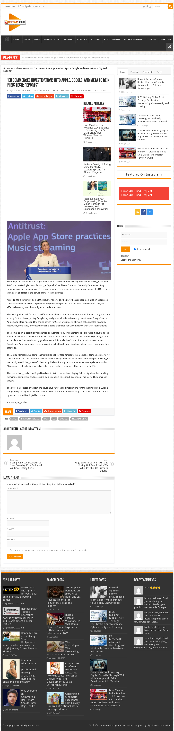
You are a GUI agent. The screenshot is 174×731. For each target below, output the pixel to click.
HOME (7, 39)
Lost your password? (131, 260)
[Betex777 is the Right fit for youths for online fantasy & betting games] (11, 590)
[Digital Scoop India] (15, 22)
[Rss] (144, 7)
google (64, 419)
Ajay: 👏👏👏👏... (153, 587)
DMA (46, 419)
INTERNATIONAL (52, 39)
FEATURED (69, 39)
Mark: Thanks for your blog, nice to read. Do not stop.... (156, 630)
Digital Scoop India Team (20, 90)
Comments (147, 72)
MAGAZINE (165, 39)
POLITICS (82, 39)
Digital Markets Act (30, 419)
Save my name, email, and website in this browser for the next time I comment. (48, 550)
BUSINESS (95, 39)
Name (10, 518)
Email (10, 529)
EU (54, 419)
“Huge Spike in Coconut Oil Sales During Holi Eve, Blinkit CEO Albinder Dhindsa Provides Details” (91, 465)
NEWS (37, 39)
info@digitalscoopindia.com (31, 6)
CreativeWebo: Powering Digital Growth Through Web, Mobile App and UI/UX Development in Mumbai (107, 677)
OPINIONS (151, 39)
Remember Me (143, 249)
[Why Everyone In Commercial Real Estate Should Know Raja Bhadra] (11, 697)
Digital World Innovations (159, 725)
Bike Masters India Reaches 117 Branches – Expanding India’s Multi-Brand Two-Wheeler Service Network (96, 131)
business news (21, 68)
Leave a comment (83, 90)
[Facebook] (147, 7)
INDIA (27, 39)
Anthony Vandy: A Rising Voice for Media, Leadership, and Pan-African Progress (97, 168)
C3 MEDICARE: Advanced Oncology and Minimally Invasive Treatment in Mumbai (61, 57)
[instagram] (150, 7)
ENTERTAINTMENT (133, 39)
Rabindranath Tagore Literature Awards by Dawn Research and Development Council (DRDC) (20, 616)
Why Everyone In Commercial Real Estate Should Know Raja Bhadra (29, 698)
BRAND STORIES (112, 39)
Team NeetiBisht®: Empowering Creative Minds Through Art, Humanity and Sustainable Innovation (95, 203)
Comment (12, 488)
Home (8, 68)
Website (11, 539)
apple (14, 419)
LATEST (17, 39)
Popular (134, 72)
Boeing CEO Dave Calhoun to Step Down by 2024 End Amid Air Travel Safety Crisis (26, 464)
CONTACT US (9, 6)
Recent (123, 72)
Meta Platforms (79, 419)
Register (125, 256)
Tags (159, 72)
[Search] (170, 6)
